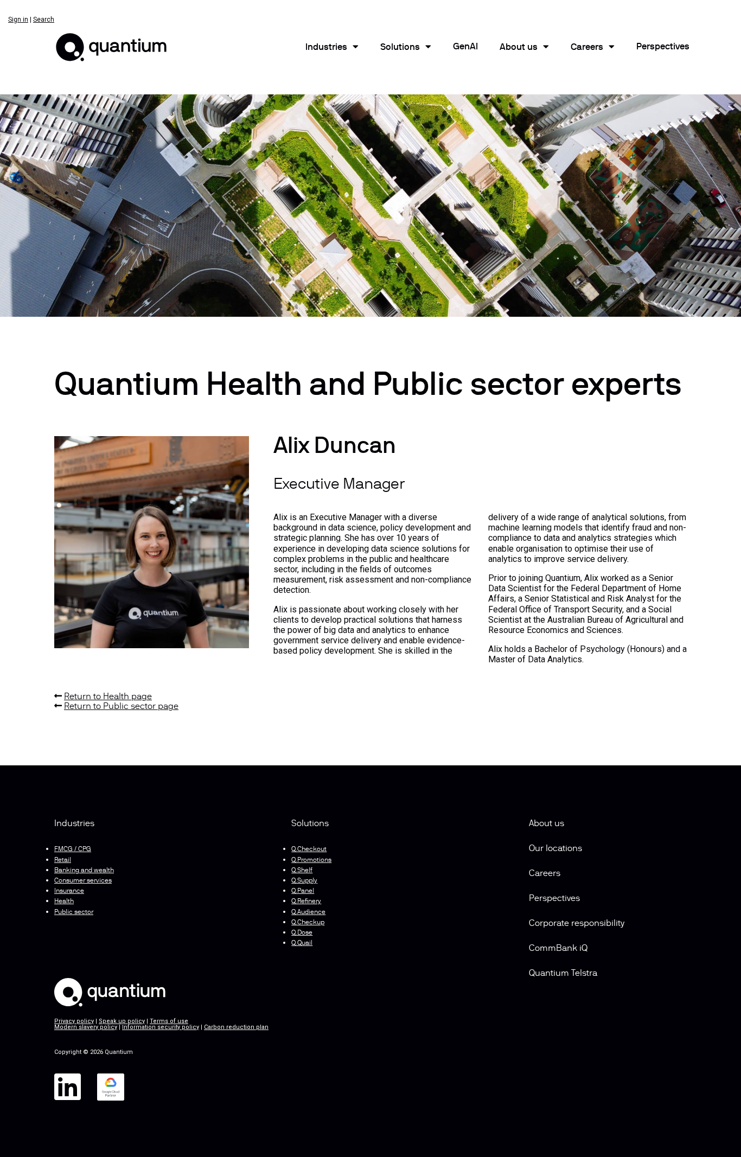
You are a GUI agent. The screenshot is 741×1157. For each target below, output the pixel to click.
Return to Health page (108, 697)
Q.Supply (304, 881)
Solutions (400, 48)
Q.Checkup (307, 923)
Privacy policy (74, 1021)
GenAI (465, 47)
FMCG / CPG (72, 849)
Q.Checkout (309, 849)
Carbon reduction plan (236, 1027)
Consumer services (83, 881)
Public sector (73, 912)
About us (546, 823)
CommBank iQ (558, 948)
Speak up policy (122, 1021)
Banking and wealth (84, 870)
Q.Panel (302, 891)
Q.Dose (301, 933)
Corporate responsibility (576, 923)
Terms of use (169, 1021)
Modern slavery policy (85, 1027)
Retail (62, 860)
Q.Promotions (311, 860)
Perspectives (662, 47)
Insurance (69, 891)
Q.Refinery (306, 901)
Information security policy (160, 1027)
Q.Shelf (301, 870)
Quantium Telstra (563, 973)
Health (64, 901)
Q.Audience (308, 912)
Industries (326, 48)
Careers (587, 48)
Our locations (555, 848)
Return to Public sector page (121, 706)
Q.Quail (301, 943)
